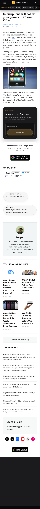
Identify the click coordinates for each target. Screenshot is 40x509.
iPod (13, 25)
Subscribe (20, 132)
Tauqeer (6, 27)
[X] (12, 439)
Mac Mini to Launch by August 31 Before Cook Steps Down (27, 318)
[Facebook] (17, 439)
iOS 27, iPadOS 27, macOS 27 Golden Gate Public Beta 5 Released (29, 285)
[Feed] (28, 439)
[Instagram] (33, 439)
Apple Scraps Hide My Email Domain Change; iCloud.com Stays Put (9, 286)
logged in (19, 426)
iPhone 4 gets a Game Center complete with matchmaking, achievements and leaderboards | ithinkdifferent (19, 357)
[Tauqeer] (20, 230)
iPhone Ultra (15, 7)
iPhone (9, 25)
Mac (16, 25)
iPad (4, 25)
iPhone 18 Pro (28, 7)
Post (8, 172)
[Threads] (7, 439)
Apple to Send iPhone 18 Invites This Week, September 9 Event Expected (10, 319)
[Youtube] (23, 439)
